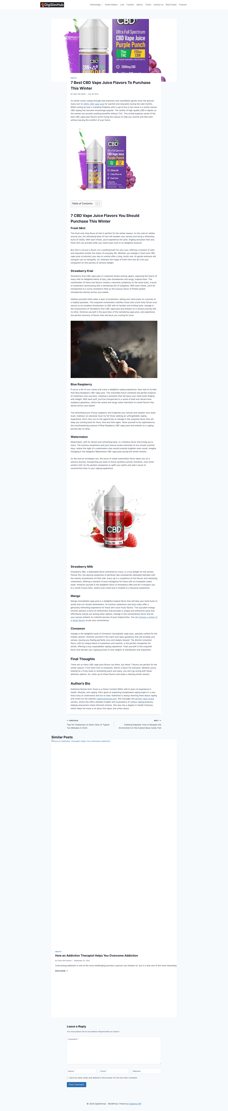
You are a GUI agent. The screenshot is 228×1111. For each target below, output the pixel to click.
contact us (158, 4)
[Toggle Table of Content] (96, 204)
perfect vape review (144, 699)
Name (71, 1071)
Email (103, 1071)
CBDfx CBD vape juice (93, 104)
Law (122, 4)
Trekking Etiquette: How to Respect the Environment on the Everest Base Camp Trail (140, 724)
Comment (73, 1039)
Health (74, 78)
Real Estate (171, 4)
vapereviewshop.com (106, 699)
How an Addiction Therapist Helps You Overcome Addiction (96, 955)
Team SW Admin (79, 94)
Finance (183, 4)
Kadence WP (135, 1104)
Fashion (130, 4)
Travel (148, 4)
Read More (61, 971)
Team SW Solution (65, 961)
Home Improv (111, 4)
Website (136, 1071)
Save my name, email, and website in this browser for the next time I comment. (103, 1078)
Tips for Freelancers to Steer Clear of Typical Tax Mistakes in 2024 (88, 724)
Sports (139, 4)
